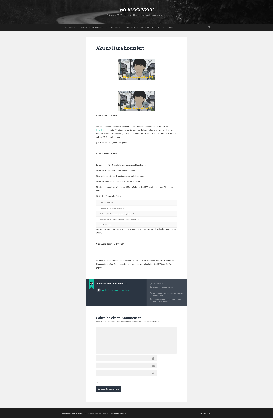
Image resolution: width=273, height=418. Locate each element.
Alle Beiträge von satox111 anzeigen (115, 290)
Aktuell (69, 27)
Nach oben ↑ (205, 413)
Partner (170, 27)
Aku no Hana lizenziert (120, 48)
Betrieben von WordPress (74, 413)
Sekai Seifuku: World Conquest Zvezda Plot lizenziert (168, 294)
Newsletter (101, 130)
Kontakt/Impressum (151, 27)
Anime (170, 287)
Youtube (113, 27)
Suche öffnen (209, 27)
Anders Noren (119, 413)
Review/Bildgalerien (91, 27)
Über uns (130, 27)
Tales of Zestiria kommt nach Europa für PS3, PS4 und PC (167, 300)
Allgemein (163, 287)
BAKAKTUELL (136, 9)
